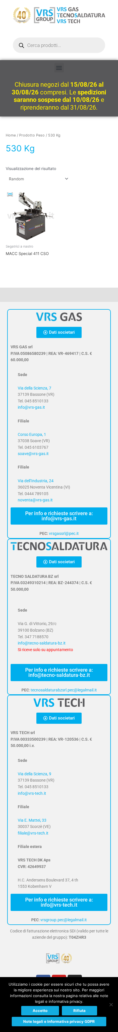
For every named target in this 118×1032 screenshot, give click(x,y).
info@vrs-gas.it (31, 407)
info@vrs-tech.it (32, 793)
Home (11, 135)
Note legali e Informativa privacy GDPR (59, 1021)
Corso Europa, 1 (32, 434)
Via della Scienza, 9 (34, 774)
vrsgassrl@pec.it (64, 533)
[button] (59, 67)
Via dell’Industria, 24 (36, 481)
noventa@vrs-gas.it (35, 500)
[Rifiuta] (111, 1004)
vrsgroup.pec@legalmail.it (63, 920)
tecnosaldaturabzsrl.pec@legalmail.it (64, 690)
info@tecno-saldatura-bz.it (42, 643)
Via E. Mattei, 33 (32, 820)
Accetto (40, 1010)
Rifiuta (79, 1010)
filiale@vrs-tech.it (33, 833)
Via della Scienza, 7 (34, 388)
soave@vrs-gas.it (33, 453)
